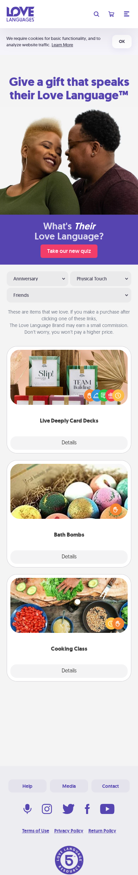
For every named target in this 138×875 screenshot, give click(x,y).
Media (69, 786)
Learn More (62, 45)
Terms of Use (35, 831)
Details (69, 443)
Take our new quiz (69, 251)
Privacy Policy (68, 831)
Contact (110, 786)
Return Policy (102, 831)
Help (27, 786)
